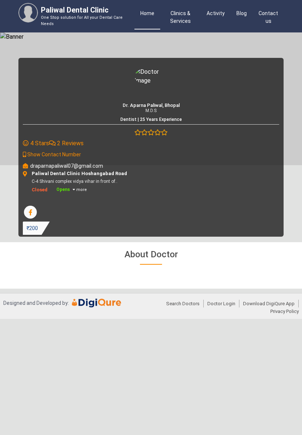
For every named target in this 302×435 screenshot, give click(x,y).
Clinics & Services (180, 17)
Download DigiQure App (269, 303)
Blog (241, 13)
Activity (216, 13)
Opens (63, 189)
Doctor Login (221, 303)
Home (147, 13)
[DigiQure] (97, 306)
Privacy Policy (284, 311)
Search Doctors (183, 303)
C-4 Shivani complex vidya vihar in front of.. (124, 182)
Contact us (268, 17)
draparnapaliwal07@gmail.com (66, 166)
